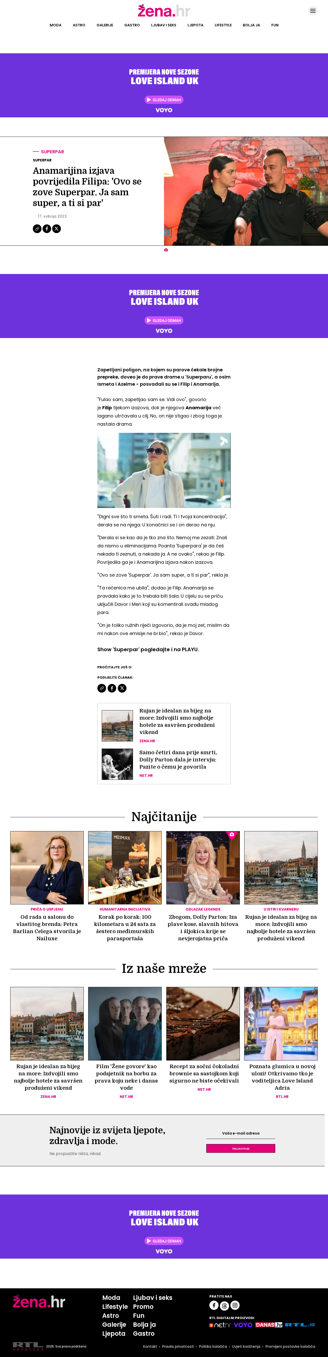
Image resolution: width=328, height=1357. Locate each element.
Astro (79, 25)
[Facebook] (47, 232)
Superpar (52, 151)
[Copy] (37, 232)
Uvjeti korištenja (246, 1346)
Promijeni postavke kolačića (290, 1346)
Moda (55, 25)
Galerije (105, 25)
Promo (143, 1306)
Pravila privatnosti (178, 1346)
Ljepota (195, 25)
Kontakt (150, 1346)
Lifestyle (223, 25)
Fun (275, 25)
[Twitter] (56, 232)
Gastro (132, 25)
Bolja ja (251, 25)
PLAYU (190, 649)
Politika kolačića (213, 1346)
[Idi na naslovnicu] (164, 16)
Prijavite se (240, 1148)
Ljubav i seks (163, 25)
